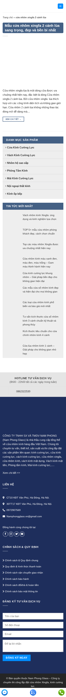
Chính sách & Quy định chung (21, 560)
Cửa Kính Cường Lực (20, 147)
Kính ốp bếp (14, 193)
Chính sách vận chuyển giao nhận (24, 572)
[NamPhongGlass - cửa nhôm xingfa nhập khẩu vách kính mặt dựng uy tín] (26, 6)
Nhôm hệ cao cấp (17, 162)
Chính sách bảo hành (17, 579)
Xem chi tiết (13, 119)
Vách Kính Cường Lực (21, 155)
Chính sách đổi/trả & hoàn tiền (22, 585)
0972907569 (14, 510)
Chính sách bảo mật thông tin (21, 591)
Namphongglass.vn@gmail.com (24, 516)
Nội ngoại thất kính (18, 185)
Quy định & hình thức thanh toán (23, 566)
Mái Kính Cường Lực (20, 178)
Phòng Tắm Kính (17, 170)
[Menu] (60, 6)
